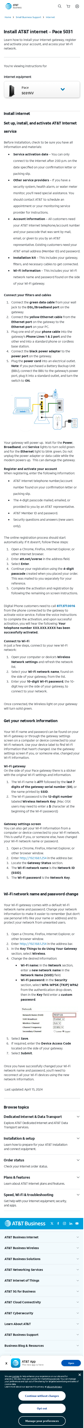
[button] (42, 89)
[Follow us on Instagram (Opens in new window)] (64, 1223)
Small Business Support (28, 17)
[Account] (77, 6)
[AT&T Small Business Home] (13, 6)
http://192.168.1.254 (33, 944)
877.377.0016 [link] (66, 606)
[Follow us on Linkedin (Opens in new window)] (70, 1223)
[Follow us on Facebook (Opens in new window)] (58, 1223)
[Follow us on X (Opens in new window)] (52, 1223)
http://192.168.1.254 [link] (33, 858)
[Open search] (59, 6)
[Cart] (68, 6)
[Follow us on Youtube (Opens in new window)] (77, 1223)
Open (71, 1363)
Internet (50, 17)
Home (8, 17)
